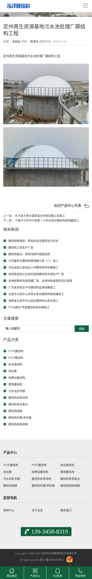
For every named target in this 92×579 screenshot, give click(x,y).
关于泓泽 (37, 510)
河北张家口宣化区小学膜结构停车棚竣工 (33, 267)
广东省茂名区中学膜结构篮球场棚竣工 (32, 287)
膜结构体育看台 (18, 404)
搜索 (82, 328)
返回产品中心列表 (67, 205)
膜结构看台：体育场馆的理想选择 (29, 254)
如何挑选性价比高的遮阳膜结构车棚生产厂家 (36, 274)
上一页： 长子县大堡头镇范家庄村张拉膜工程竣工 (34, 215)
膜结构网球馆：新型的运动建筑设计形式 (33, 240)
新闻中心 (8, 510)
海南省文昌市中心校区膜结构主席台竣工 (33, 300)
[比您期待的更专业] (18, 4)
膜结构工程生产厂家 (20, 247)
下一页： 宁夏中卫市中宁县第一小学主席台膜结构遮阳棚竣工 (41, 220)
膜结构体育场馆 (18, 397)
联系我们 (65, 510)
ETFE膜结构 (15, 351)
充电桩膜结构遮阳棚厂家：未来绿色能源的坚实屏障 (40, 280)
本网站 (16, 41)
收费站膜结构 (16, 377)
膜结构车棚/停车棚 (19, 417)
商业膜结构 (15, 364)
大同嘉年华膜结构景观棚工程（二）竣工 (33, 260)
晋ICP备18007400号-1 (52, 560)
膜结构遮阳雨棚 (18, 424)
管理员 (34, 41)
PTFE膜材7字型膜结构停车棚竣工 (29, 307)
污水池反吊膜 (16, 391)
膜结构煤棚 (15, 411)
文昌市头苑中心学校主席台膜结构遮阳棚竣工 (36, 294)
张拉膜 (12, 371)
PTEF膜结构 (15, 357)
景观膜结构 (15, 384)
